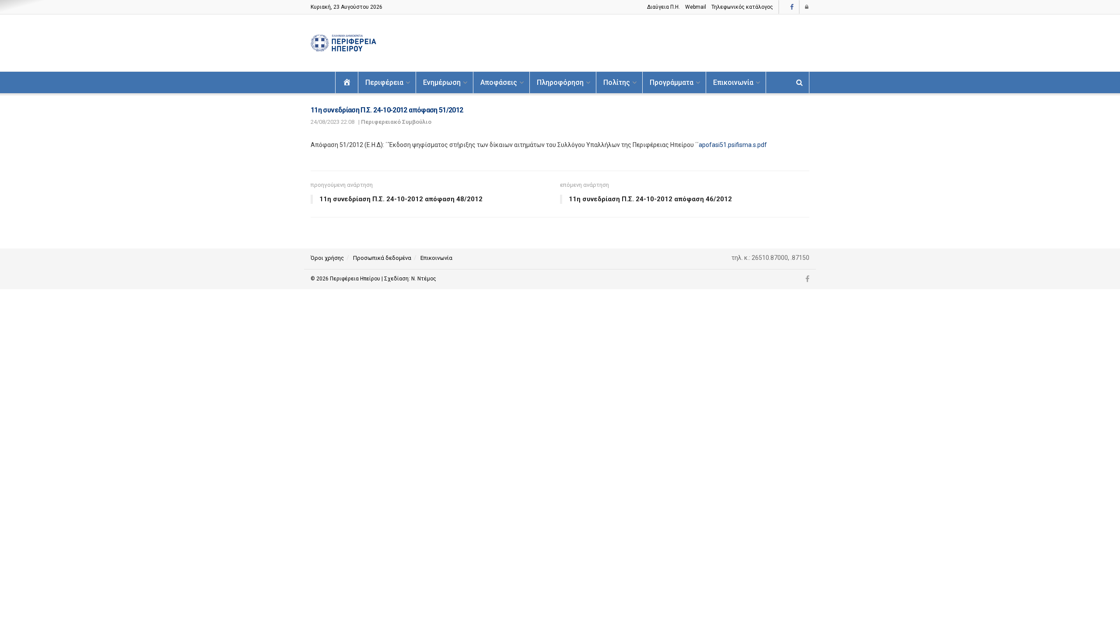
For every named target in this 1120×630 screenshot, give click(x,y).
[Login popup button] (807, 7)
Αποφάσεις (498, 82)
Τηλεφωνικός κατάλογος (742, 7)
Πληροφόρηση (560, 82)
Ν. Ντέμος (423, 279)
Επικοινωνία (733, 82)
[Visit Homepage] (343, 43)
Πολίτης (616, 82)
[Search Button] (799, 82)
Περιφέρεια (384, 82)
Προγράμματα (671, 82)
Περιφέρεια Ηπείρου (356, 279)
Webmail (695, 7)
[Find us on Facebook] (792, 7)
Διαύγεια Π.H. (663, 7)
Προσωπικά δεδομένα (382, 258)
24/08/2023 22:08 (332, 122)
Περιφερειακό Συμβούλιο (396, 122)
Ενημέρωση (442, 82)
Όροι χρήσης (327, 258)
